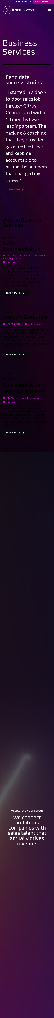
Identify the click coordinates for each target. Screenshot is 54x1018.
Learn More (13, 293)
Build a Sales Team (43, 2)
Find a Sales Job (23, 2)
